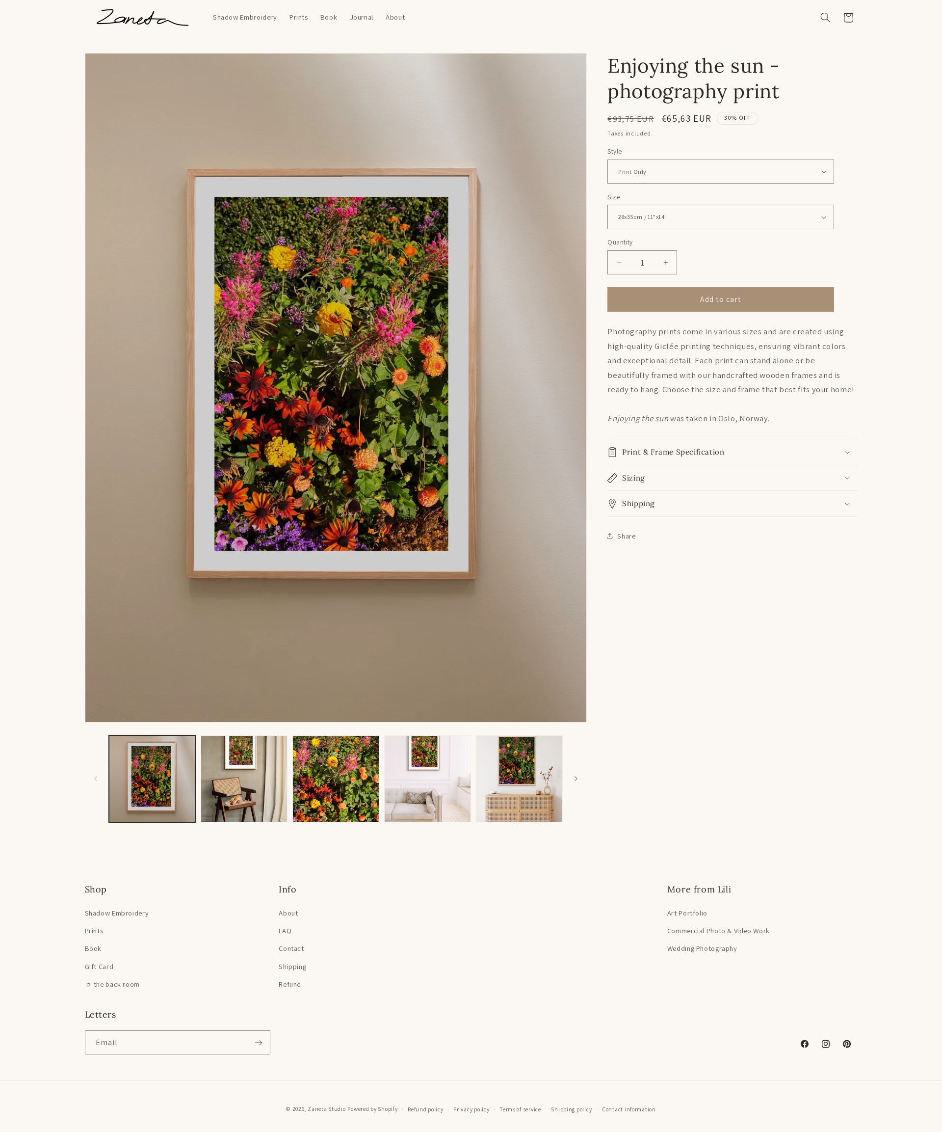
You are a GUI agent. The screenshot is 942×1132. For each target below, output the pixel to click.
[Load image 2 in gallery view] (244, 778)
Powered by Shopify (372, 1108)
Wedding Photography (702, 948)
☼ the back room (112, 984)
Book (93, 948)
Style (614, 151)
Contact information (629, 1109)
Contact (291, 948)
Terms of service (520, 1109)
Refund (290, 984)
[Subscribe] (258, 1042)
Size (613, 196)
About (288, 912)
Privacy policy (471, 1109)
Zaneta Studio (327, 1108)
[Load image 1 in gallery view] (152, 778)
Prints (94, 930)
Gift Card (99, 966)
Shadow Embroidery (117, 912)
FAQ (285, 930)
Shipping (292, 966)
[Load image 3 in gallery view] (335, 778)
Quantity (619, 242)
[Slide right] (576, 779)
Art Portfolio (687, 912)
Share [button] (626, 535)
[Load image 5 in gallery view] (519, 778)
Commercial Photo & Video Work (718, 930)
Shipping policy (571, 1109)
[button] (825, 17)
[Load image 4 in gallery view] (427, 778)
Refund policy (426, 1109)
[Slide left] (95, 779)
